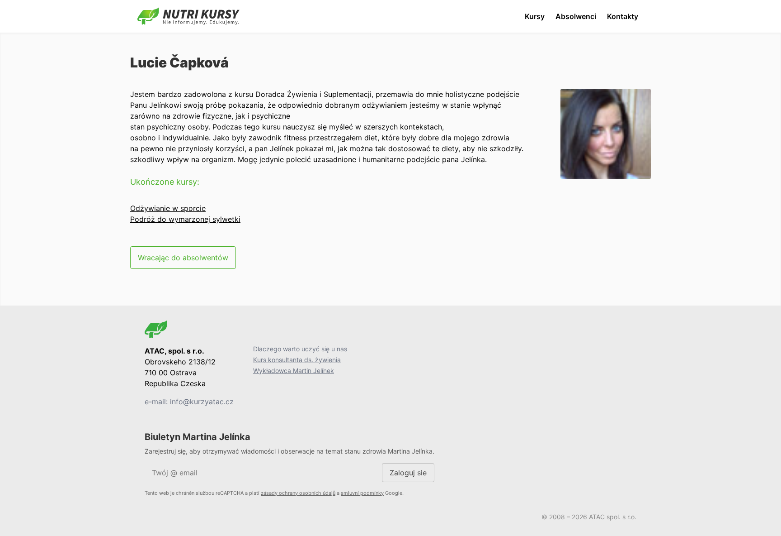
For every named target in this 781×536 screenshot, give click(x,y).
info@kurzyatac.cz (202, 401)
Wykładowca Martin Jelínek (293, 370)
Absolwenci (575, 16)
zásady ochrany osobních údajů (298, 493)
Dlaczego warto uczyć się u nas (300, 349)
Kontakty (622, 16)
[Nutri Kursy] (188, 16)
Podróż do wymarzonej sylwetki (185, 219)
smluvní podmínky (362, 493)
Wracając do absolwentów (183, 257)
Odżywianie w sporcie (168, 208)
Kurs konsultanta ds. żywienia (297, 360)
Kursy (535, 16)
